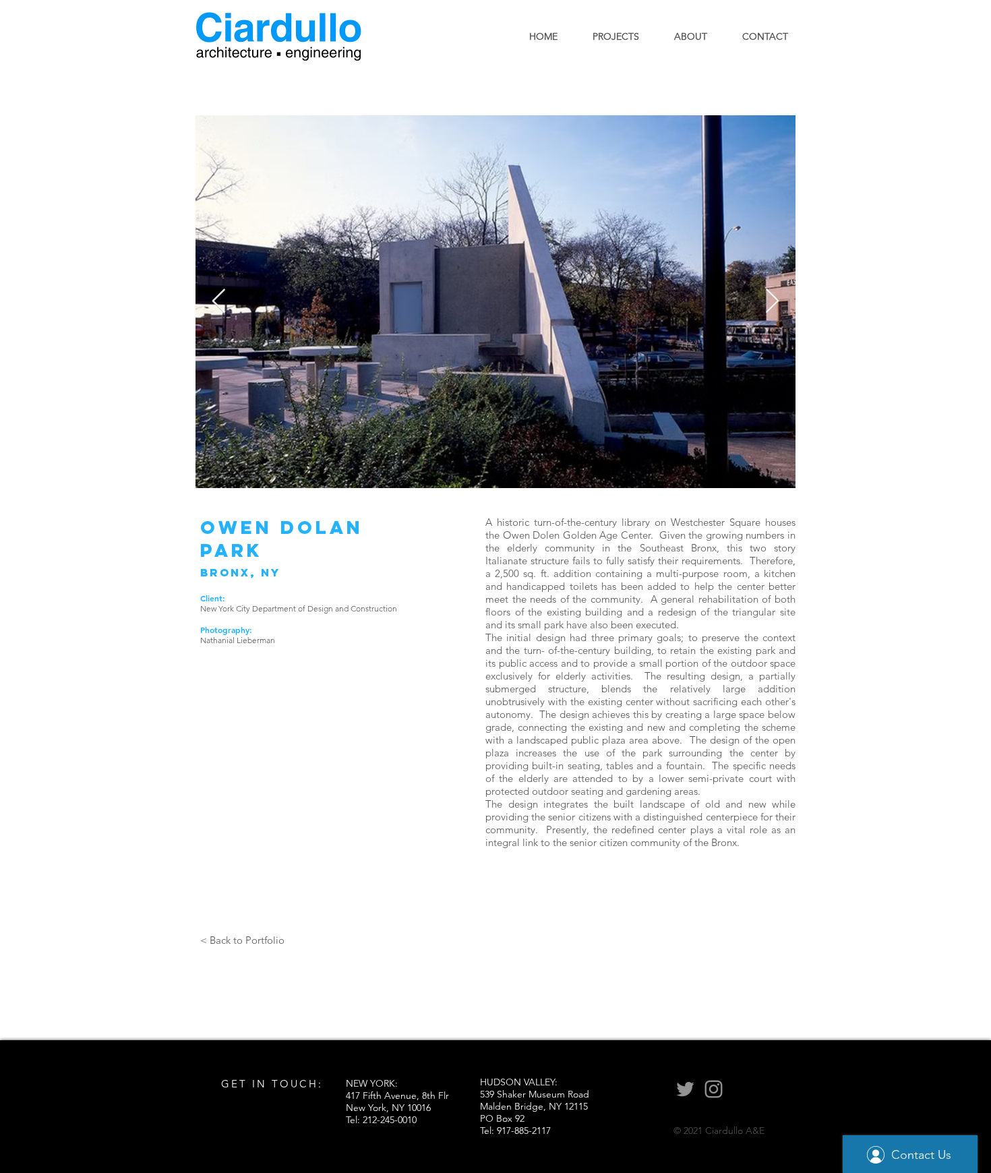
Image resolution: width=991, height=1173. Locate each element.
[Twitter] (685, 1089)
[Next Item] (772, 302)
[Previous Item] (219, 302)
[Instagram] (713, 1089)
